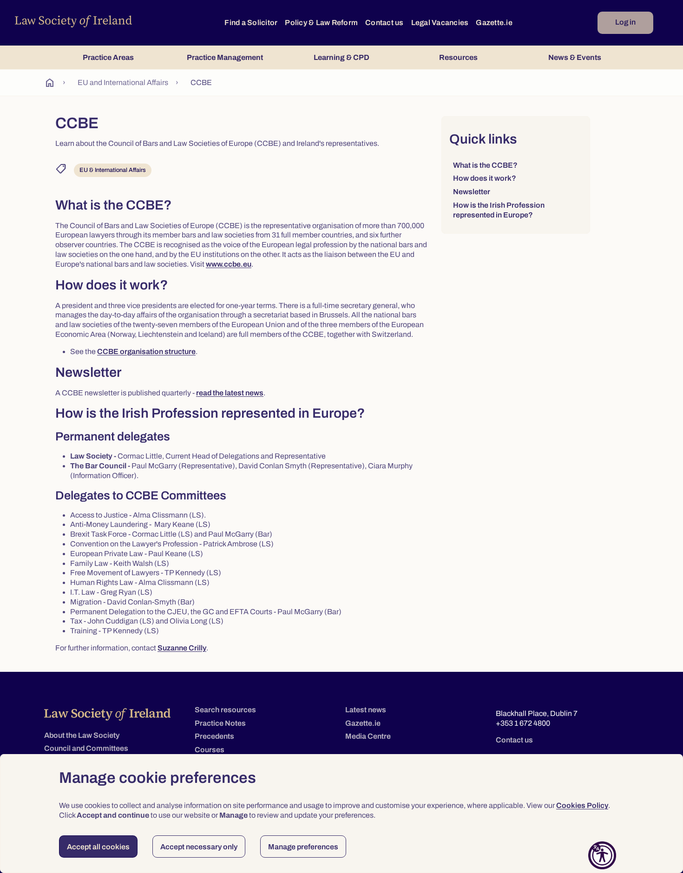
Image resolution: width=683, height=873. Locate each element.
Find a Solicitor (250, 22)
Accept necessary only (198, 847)
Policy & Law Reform (321, 22)
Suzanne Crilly (182, 648)
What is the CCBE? (485, 165)
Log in (625, 22)
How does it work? (484, 178)
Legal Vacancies (440, 22)
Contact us (384, 22)
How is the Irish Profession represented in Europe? (499, 210)
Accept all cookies (98, 847)
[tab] (108, 57)
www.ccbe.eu (228, 264)
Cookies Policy (582, 805)
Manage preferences (303, 847)
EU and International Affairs (123, 82)
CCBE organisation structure (146, 351)
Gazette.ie (494, 22)
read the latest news (229, 393)
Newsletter (471, 192)
